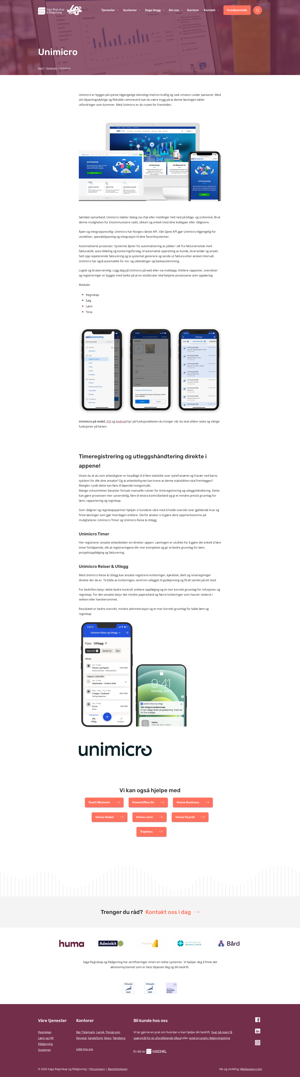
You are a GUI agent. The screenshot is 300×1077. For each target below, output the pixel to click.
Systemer (51, 68)
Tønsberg (119, 1038)
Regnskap (44, 1032)
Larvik (100, 1032)
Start (41, 68)
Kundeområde (237, 10)
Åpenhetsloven (117, 1069)
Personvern (97, 1069)
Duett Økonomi (99, 802)
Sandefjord (95, 1038)
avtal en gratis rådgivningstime (209, 1038)
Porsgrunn (113, 1032)
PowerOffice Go (143, 802)
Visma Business (188, 802)
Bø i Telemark (85, 1032)
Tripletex (146, 831)
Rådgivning (45, 1044)
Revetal (81, 1038)
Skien (107, 1038)
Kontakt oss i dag (168, 912)
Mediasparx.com (251, 1069)
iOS (108, 421)
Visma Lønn (144, 817)
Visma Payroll (185, 817)
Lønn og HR (46, 1038)
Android (121, 421)
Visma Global (104, 817)
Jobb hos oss (84, 1049)
